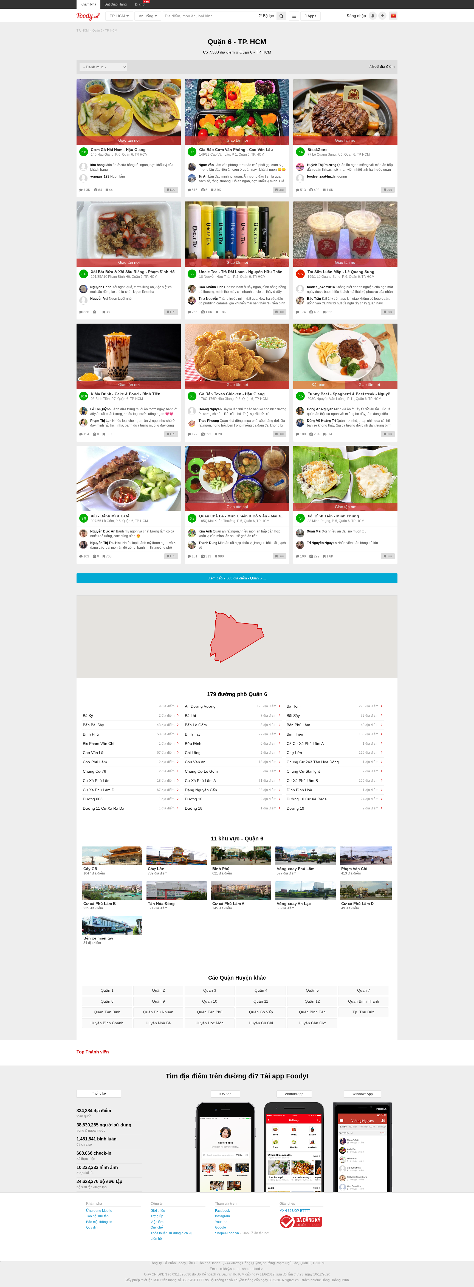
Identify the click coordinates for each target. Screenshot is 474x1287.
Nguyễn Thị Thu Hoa (106, 543)
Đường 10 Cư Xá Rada (332, 799)
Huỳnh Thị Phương (321, 165)
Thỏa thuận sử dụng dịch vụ (171, 1233)
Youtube (221, 1222)
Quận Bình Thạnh (363, 1001)
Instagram (222, 1216)
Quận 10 (209, 1001)
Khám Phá (88, 4)
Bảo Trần (314, 299)
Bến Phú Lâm (332, 725)
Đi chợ (140, 4)
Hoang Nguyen (210, 409)
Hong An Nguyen (320, 409)
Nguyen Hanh (100, 287)
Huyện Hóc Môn (210, 1023)
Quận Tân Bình (107, 1012)
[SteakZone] (345, 112)
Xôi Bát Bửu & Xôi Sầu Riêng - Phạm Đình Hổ (133, 272)
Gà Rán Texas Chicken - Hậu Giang (232, 394)
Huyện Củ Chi (261, 1023)
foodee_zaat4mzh (321, 176)
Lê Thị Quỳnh (100, 409)
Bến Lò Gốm (230, 725)
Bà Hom (332, 706)
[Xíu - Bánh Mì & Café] (129, 478)
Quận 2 (158, 990)
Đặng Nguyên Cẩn (230, 790)
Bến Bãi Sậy (128, 725)
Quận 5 (312, 990)
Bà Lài (230, 715)
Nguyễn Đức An (102, 531)
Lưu (172, 189)
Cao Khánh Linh (211, 287)
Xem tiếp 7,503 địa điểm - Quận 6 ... (237, 578)
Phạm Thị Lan (100, 421)
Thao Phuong (209, 421)
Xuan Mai (314, 531)
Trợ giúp (157, 1216)
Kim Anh (205, 531)
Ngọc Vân (206, 165)
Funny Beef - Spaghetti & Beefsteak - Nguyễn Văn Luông (351, 394)
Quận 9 (158, 1001)
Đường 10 (230, 799)
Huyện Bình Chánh (107, 1023)
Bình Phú (128, 734)
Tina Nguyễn (208, 299)
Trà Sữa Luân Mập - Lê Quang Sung (340, 272)
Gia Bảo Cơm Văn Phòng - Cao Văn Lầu (236, 149)
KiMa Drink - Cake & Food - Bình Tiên (125, 394)
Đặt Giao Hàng (116, 4)
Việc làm (157, 1222)
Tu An (203, 176)
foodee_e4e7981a (321, 287)
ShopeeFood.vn (227, 1233)
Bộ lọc (268, 15)
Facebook (222, 1211)
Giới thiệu (158, 1211)
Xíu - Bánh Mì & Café (110, 516)
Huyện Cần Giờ (312, 1023)
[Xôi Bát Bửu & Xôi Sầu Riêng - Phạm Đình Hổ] (129, 234)
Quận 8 (107, 1001)
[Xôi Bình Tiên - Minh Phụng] (345, 478)
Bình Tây (230, 734)
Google (220, 1227)
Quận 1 (107, 990)
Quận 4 (261, 990)
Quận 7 (363, 990)
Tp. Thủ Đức (363, 1012)
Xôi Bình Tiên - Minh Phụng (333, 516)
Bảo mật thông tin (99, 1222)
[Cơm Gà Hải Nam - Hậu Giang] (129, 112)
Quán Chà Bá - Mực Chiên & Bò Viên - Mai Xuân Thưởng (242, 516)
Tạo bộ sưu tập (97, 1216)
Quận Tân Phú (209, 1012)
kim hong (97, 165)
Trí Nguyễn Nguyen (322, 543)
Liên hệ (156, 1239)
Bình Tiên (332, 734)
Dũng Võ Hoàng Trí (321, 421)
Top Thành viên (93, 1052)
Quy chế (157, 1227)
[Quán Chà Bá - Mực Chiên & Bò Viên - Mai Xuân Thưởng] (237, 478)
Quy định (93, 1227)
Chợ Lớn (332, 752)
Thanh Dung (208, 543)
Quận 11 (260, 1001)
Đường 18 (230, 808)
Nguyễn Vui (99, 299)
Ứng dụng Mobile (99, 1211)
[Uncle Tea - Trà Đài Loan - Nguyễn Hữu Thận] (237, 234)
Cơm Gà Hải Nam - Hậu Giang (118, 149)
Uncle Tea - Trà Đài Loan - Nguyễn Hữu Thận (241, 272)
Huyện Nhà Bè (158, 1023)
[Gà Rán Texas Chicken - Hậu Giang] (237, 356)
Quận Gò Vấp (261, 1012)
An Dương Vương (230, 706)
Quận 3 (209, 990)
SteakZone (317, 149)
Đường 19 (332, 808)
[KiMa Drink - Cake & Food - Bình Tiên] (129, 356)
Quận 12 (312, 1001)
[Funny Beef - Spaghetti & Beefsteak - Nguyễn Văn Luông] (345, 356)
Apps (311, 16)
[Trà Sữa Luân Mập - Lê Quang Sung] (345, 234)
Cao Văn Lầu (128, 752)
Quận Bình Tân (312, 1012)
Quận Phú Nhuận (158, 1012)
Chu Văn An (230, 762)
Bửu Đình (230, 743)
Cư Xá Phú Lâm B (332, 780)
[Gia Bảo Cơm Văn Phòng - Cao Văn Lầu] (237, 112)
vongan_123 (99, 176)
